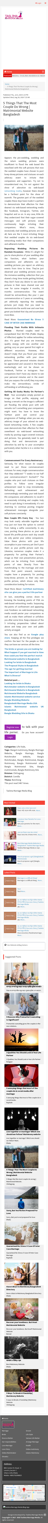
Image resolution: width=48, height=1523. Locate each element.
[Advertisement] (24, 45)
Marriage (5, 1431)
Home (9, 71)
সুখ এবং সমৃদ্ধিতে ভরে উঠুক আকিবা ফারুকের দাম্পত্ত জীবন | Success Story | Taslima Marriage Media (30, 902)
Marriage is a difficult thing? (27, 878)
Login (39, 3)
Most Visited (9, 802)
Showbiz (5, 1456)
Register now (13, 727)
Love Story (6, 1449)
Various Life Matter (33, 1438)
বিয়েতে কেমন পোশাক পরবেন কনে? (26, 808)
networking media (13, 190)
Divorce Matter (7, 1438)
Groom (28, 1431)
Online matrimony (32, 1449)
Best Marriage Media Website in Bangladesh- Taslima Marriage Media (30, 844)
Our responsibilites (9, 1442)
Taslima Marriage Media (34, 1515)
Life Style (29, 1434)
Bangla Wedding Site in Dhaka (19, 713)
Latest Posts (9, 872)
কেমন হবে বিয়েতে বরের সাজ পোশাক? (27, 832)
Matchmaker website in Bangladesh (22, 686)
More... (38, 810)
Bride (4, 1434)
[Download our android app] (24, 1507)
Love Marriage (7, 1445)
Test (19, 889)
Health (28, 1445)
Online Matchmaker (9, 1453)
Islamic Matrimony (32, 1453)
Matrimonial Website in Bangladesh (22, 690)
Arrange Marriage (32, 1442)
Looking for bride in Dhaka (17, 683)
